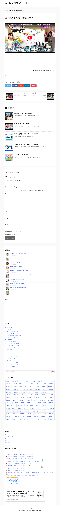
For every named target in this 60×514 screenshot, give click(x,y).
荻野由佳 (39, 411)
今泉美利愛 (51, 381)
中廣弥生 (27, 381)
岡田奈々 (23, 397)
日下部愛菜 (50, 400)
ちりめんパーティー (13, 343)
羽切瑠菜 (33, 411)
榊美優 (39, 402)
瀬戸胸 (9, 349)
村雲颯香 (22, 402)
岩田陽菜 (29, 397)
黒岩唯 (51, 419)
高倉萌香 (8, 419)
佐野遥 (20, 383)
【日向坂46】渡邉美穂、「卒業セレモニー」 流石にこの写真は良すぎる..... (22, 475)
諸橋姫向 (51, 413)
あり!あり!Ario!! (11, 341)
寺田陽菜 (36, 392)
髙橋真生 (45, 419)
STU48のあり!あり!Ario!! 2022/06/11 (18, 279)
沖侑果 (7, 405)
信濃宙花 (27, 383)
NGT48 (8, 327)
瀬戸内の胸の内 (38, 70)
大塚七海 (16, 389)
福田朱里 (21, 411)
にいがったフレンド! (12, 362)
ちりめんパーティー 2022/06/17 (17, 257)
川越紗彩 (8, 400)
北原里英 (51, 383)
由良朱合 (26, 408)
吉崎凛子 (31, 386)
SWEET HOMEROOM (12, 331)
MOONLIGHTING (11, 354)
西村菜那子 (29, 413)
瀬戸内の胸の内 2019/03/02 (22, 123)
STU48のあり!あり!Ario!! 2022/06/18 (18, 253)
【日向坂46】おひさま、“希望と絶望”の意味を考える (17, 465)
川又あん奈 (43, 397)
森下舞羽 (28, 402)
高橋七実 (15, 419)
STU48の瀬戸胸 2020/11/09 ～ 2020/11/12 (26, 134)
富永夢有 (30, 392)
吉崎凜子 (38, 386)
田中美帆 (8, 408)
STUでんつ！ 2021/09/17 (21, 154)
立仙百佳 (27, 411)
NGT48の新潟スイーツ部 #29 (16, 266)
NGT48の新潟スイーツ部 (13, 356)
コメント (7, 193)
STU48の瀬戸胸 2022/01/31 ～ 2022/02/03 (26, 144)
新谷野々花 (34, 400)
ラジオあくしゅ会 (12, 337)
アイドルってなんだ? (12, 364)
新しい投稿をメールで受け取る (13, 234)
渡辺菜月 (26, 405)
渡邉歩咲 (32, 405)
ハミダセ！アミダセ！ (13, 345)
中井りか (21, 381)
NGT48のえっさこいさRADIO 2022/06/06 (19, 270)
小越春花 (23, 394)
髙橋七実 (37, 419)
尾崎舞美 (37, 394)
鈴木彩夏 (29, 416)
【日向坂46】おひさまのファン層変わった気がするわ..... (18, 463)
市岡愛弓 (22, 400)
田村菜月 (20, 408)
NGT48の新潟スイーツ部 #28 (16, 291)
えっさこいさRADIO (12, 333)
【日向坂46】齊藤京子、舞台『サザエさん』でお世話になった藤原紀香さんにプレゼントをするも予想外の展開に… (30, 472)
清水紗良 (20, 405)
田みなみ (45, 405)
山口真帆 (51, 394)
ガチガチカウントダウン (14, 335)
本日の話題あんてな (10, 442)
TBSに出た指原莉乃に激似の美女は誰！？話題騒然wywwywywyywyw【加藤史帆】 (24, 467)
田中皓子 (51, 405)
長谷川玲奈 (36, 416)
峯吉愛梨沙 (36, 397)
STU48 (8, 339)
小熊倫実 (8, 394)
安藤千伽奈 (8, 392)
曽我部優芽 (8, 402)
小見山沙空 (15, 394)
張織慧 (28, 400)
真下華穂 (39, 408)
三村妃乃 (14, 381)
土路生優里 (50, 386)
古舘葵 (25, 386)
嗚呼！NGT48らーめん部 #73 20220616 (18, 262)
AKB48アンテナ (9, 436)
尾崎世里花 (30, 394)
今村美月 (44, 381)
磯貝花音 (52, 70)
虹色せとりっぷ (11, 366)
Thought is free (38, 510)
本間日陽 (16, 402)
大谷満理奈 (37, 389)
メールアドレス (9, 218)
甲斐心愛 (32, 408)
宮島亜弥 (23, 392)
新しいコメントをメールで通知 (13, 231)
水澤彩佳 (45, 402)
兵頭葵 (32, 383)
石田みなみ (46, 70)
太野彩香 (44, 389)
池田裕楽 (51, 402)
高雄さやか (30, 419)
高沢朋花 (22, 419)
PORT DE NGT (11, 329)
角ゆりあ (44, 413)
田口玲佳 (14, 408)
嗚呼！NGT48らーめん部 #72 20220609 (18, 287)
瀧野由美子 (38, 405)
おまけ (8, 352)
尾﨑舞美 (44, 394)
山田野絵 (16, 397)
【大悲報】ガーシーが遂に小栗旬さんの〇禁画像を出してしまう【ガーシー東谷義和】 (24, 459)
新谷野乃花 (42, 400)
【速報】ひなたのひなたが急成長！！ (14, 468)
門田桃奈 (43, 416)
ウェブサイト (8, 224)
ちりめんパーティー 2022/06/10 (17, 283)
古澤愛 (20, 386)
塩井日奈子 (8, 389)
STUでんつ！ (11, 360)
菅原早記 (51, 411)
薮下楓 (7, 413)
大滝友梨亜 (29, 389)
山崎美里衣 (8, 397)
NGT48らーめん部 (12, 358)
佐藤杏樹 (8, 383)
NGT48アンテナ (9, 438)
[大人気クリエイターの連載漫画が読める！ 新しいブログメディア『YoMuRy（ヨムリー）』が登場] (13, 479)
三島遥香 (8, 381)
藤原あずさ (14, 413)
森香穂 (34, 402)
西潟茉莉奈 (36, 413)
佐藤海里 (15, 383)
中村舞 (38, 381)
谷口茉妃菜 (8, 416)
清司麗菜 (13, 405)
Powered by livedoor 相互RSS (13, 483)
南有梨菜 (8, 386)
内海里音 (38, 383)
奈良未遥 (51, 389)
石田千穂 (8, 411)
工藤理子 (15, 400)
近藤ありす (16, 416)
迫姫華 (23, 416)
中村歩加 (33, 381)
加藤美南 (45, 383)
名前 (6, 211)
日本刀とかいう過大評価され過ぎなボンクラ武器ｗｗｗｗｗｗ (19, 454)
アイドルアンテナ (9, 440)
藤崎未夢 (22, 413)
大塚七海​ (23, 389)
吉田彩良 (44, 386)
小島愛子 (51, 392)
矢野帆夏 (45, 408)
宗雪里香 (16, 392)
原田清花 (15, 386)
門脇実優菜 (50, 416)
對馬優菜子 (43, 392)
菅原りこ (45, 411)
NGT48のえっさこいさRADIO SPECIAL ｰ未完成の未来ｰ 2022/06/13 (24, 274)
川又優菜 (51, 397)
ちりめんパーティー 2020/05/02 (23, 113)
